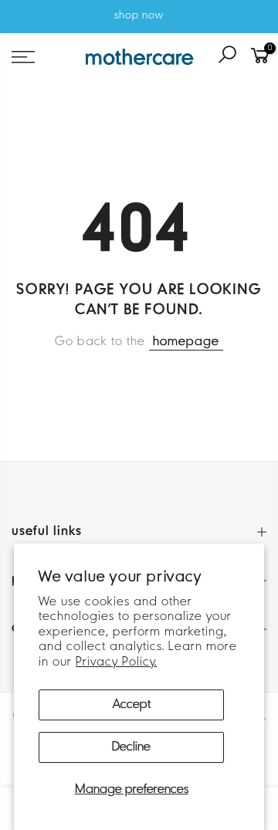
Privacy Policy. (116, 662)
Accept (132, 705)
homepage (186, 342)
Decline (131, 747)
